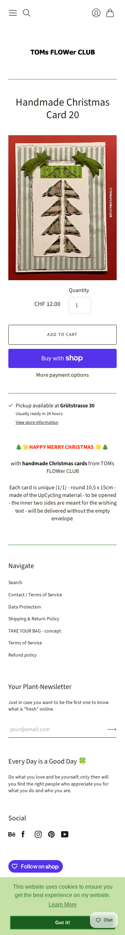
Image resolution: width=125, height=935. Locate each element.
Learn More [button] (63, 904)
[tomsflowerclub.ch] (62, 49)
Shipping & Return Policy (33, 618)
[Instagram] (38, 836)
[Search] (26, 13)
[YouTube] (64, 836)
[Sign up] (112, 729)
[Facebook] (23, 836)
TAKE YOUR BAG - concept (34, 631)
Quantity (79, 290)
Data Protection (24, 607)
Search (15, 582)
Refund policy (22, 655)
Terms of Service (25, 642)
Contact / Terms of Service (35, 594)
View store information (37, 422)
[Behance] (11, 836)
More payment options (62, 375)
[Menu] (13, 13)
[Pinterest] (51, 836)
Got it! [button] (62, 922)
